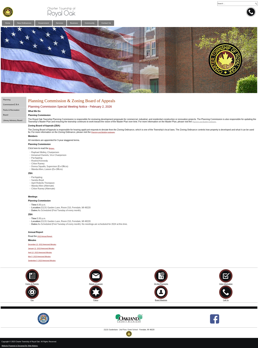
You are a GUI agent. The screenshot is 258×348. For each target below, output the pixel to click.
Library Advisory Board (12, 120)
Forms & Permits (32, 284)
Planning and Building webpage (204, 122)
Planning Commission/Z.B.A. (11, 102)
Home (7, 23)
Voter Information (225, 284)
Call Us (226, 300)
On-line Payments (161, 284)
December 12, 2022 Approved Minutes (42, 244)
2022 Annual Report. (44, 236)
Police (95, 300)
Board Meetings (161, 300)
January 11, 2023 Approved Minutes (41, 248)
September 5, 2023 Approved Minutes (42, 261)
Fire (32, 300)
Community (89, 23)
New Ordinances (24, 23)
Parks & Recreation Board (11, 112)
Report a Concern (96, 284)
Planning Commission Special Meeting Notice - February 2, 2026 (70, 106)
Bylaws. (52, 148)
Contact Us (106, 23)
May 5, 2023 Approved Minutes (39, 257)
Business (74, 23)
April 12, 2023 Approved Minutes (40, 252)
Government (43, 23)
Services (59, 23)
